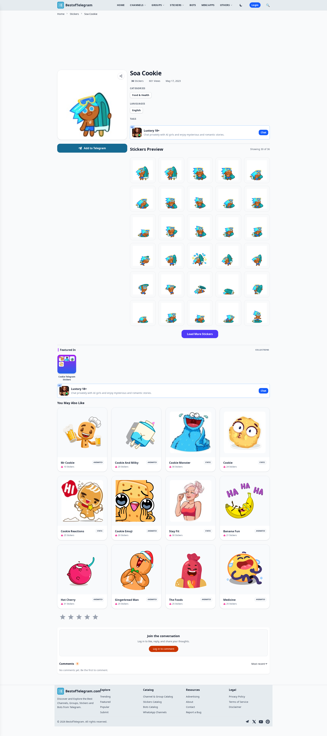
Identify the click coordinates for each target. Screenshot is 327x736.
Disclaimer (235, 707)
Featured (105, 701)
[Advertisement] (159, 41)
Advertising (192, 696)
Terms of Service (238, 701)
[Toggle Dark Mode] (241, 5)
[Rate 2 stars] (71, 617)
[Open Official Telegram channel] (247, 722)
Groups (157, 5)
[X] (254, 722)
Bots (193, 5)
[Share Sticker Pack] (121, 76)
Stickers (74, 14)
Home (120, 5)
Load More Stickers (200, 334)
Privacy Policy (237, 696)
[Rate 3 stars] (79, 617)
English (136, 110)
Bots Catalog (150, 707)
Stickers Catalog (152, 701)
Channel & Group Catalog (158, 696)
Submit (104, 712)
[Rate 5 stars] (95, 617)
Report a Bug (193, 712)
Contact (190, 707)
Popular (104, 707)
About (189, 701)
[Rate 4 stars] (87, 617)
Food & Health (140, 95)
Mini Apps (208, 5)
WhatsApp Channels (155, 712)
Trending (105, 696)
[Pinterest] (268, 722)
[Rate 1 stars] (63, 617)
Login (255, 5)
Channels (136, 5)
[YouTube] (261, 722)
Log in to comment (163, 648)
